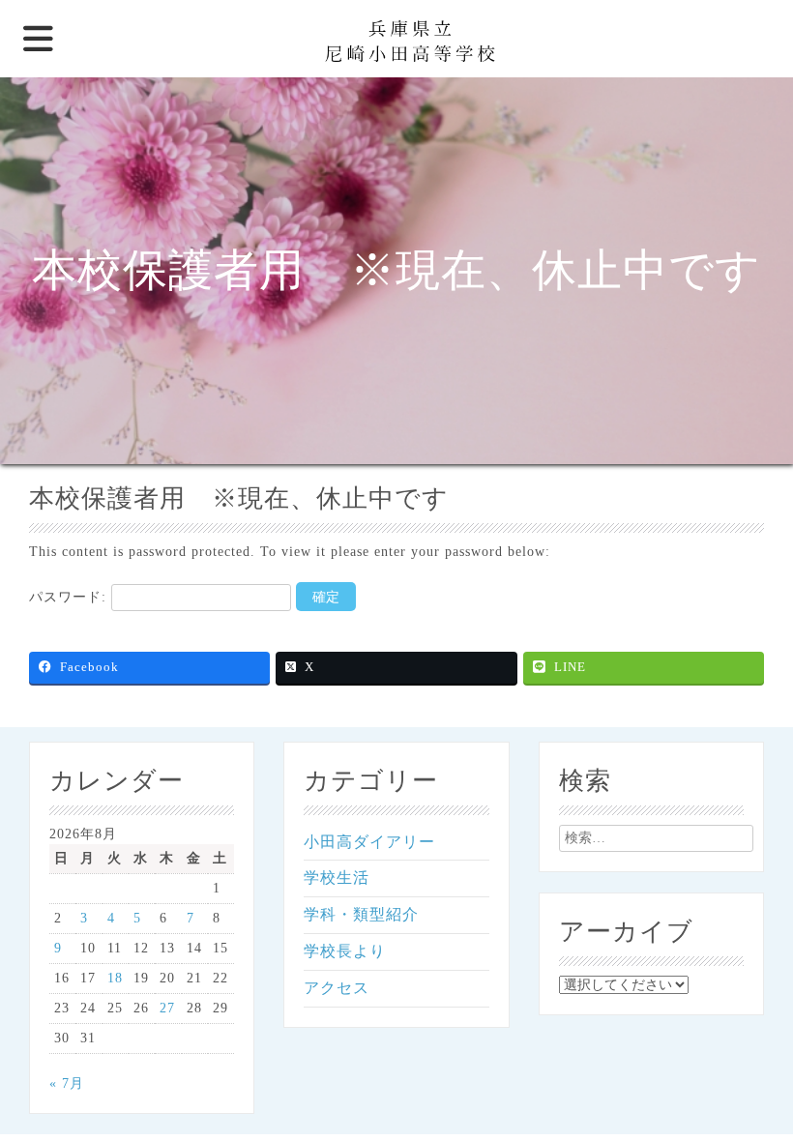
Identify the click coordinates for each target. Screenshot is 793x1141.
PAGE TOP (758, 1089)
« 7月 (66, 1083)
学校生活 (336, 877)
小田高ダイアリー (369, 842)
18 (115, 978)
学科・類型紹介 (361, 914)
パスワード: (70, 597)
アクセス (336, 988)
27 (167, 1008)
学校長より (345, 951)
